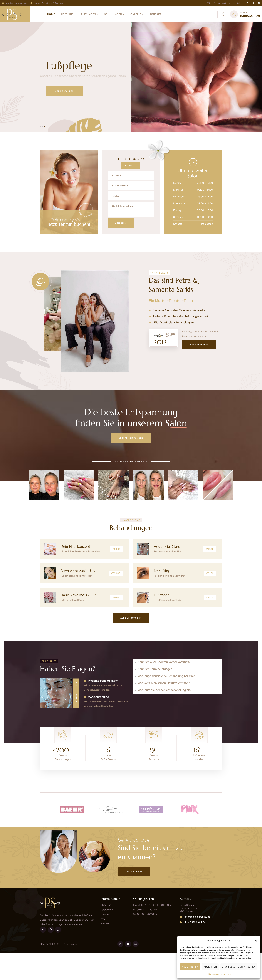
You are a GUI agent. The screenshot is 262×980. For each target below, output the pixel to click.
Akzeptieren (190, 966)
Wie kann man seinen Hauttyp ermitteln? (164, 683)
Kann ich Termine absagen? (155, 669)
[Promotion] (86, 210)
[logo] (12, 14)
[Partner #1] (72, 809)
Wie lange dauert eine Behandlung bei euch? (167, 676)
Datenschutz (213, 974)
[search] (223, 14)
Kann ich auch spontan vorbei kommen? (164, 662)
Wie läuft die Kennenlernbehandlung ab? (164, 690)
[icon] (247, 3)
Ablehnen (210, 966)
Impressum (226, 974)
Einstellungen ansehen (239, 966)
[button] (255, 940)
